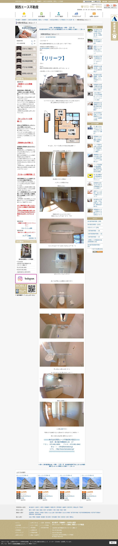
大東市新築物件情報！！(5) (95, 233)
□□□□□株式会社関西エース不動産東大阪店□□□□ (62, 440)
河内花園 (54, 517)
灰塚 (58, 510)
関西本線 (31, 514)
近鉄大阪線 (58, 512)
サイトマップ (19, 532)
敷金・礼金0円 (35, 535)
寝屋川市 (53, 507)
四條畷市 (47, 507)
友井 (44, 510)
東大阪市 (31, 507)
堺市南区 (59, 507)
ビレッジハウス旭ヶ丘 (22, 475)
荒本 (59, 517)
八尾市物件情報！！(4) (94, 230)
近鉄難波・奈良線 (34, 512)
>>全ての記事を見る (97, 249)
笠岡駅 (22, 498)
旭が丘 (29, 496)
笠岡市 (25, 496)
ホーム (18, 522)
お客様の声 (34, 530)
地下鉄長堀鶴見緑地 (84, 512)
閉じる (113, 542)
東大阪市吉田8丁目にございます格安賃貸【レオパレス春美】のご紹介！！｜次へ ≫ (62, 29)
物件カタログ (19, 535)
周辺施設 (33, 527)
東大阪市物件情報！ (51, 37)
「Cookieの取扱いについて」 (19, 543)
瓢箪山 (71, 517)
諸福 (41, 510)
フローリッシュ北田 (26, 228)
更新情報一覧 (32, 238)
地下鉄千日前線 (95, 512)
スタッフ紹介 (34, 525)
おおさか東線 (66, 512)
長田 (65, 510)
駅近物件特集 (45, 527)
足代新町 (49, 510)
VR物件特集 (34, 532)
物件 (62, 429)
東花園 (43, 517)
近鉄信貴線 (38, 514)
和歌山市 (75, 507)
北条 (37, 510)
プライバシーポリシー (22, 527)
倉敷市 (64, 507)
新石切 (63, 517)
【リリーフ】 (53, 58)
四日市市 (69, 507)
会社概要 (18, 525)
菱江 (30, 510)
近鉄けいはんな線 (49, 512)
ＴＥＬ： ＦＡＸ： (61, 444)
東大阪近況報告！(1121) (94, 224)
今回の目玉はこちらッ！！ (50, 34)
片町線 (41, 512)
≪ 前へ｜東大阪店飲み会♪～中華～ (58, 27)
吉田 (34, 510)
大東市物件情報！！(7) (94, 237)
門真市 (81, 507)
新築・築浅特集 (45, 522)
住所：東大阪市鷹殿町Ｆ (62, 442)
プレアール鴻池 (26, 235)
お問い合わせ (34, 522)
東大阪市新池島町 (44, 48)
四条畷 (38, 517)
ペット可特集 (45, 525)
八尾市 (41, 507)
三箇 (54, 510)
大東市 (37, 507)
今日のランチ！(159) (93, 227)
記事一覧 (72, 27)
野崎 (34, 517)
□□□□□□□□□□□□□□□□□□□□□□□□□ (61, 451)
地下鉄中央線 (74, 512)
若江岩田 (48, 517)
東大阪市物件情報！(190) (94, 221)
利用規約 (18, 530)
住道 (30, 517)
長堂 (61, 510)
